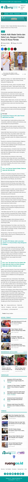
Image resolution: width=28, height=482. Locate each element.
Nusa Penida (20, 80)
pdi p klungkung (4, 309)
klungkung (8, 307)
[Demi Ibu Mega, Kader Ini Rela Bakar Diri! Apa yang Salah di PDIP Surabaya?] (20, 359)
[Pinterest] (23, 474)
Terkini (3, 31)
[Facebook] (5, 474)
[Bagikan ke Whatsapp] (8, 49)
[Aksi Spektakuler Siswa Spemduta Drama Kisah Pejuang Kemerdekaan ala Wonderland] (6, 346)
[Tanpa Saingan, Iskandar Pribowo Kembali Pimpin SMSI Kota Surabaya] (6, 331)
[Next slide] (26, 352)
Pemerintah (17, 13)
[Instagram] (7, 474)
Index (25, 469)
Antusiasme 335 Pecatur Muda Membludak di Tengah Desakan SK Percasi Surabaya (15, 381)
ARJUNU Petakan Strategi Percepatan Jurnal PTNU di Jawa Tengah (16, 430)
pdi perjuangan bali (13, 309)
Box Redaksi (8, 469)
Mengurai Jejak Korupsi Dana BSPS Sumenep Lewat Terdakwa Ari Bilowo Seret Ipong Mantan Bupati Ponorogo (16, 406)
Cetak (4, 45)
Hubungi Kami (20, 469)
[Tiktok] (18, 474)
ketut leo (3, 307)
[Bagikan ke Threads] (15, 49)
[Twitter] (15, 474)
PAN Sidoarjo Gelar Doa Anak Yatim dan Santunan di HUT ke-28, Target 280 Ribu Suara (17, 424)
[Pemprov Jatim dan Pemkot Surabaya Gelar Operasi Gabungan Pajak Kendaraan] (7, 359)
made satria (14, 307)
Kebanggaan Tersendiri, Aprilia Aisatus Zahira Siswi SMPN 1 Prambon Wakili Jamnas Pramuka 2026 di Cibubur (16, 393)
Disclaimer (14, 469)
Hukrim (8, 388)
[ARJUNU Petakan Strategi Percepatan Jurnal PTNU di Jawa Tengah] (5, 431)
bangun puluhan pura (11, 305)
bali (5, 305)
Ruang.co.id (9, 78)
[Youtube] (13, 474)
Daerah (11, 13)
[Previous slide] (24, 352)
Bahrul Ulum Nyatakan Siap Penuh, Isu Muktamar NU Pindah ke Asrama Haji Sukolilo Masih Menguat (17, 417)
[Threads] (10, 474)
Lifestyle (6, 13)
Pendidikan (23, 13)
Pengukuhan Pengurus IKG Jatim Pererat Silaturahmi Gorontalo (13, 116)
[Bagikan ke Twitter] (5, 49)
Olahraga (9, 382)
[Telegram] (20, 474)
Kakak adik (19, 305)
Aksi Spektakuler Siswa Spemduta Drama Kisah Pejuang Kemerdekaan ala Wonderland (18, 346)
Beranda (3, 469)
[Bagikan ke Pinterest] (12, 49)
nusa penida (20, 307)
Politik (16, 366)
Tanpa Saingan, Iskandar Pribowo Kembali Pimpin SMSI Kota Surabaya (18, 330)
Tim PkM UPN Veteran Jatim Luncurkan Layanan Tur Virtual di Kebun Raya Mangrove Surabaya (14, 242)
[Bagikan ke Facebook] (2, 49)
